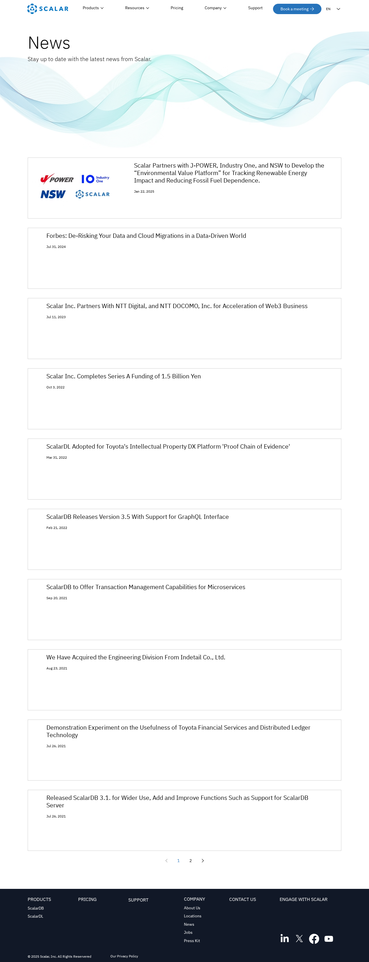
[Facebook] (314, 939)
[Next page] (202, 860)
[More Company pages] (224, 8)
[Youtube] (329, 939)
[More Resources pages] (147, 8)
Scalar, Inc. (48, 956)
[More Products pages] (102, 8)
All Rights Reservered (74, 956)
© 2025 (34, 956)
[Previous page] (166, 860)
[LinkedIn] (285, 939)
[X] (299, 939)
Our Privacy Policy (124, 956)
